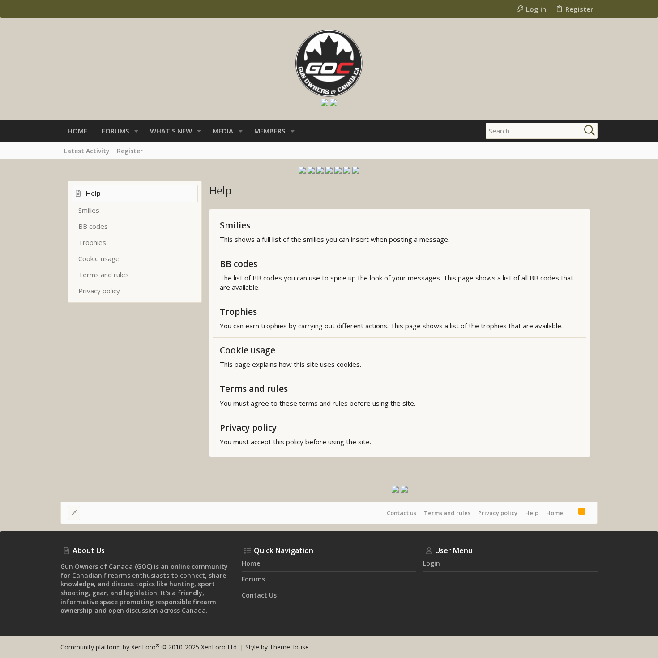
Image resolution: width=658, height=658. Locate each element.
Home (554, 513)
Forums (253, 579)
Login (431, 563)
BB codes (93, 226)
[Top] (570, 512)
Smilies (88, 210)
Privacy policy (99, 290)
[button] (136, 131)
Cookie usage (99, 258)
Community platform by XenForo (149, 647)
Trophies (92, 242)
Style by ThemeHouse (277, 647)
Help (531, 513)
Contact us (401, 513)
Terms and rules (103, 274)
